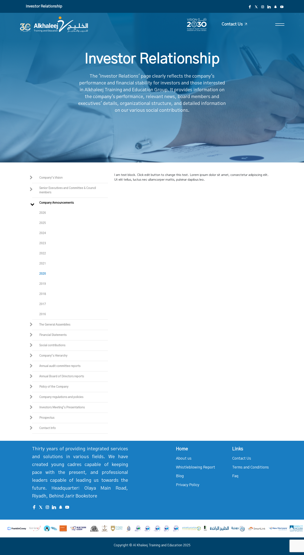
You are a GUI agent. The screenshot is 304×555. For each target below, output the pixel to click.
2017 (42, 304)
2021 (42, 263)
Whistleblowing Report (195, 467)
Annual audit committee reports (59, 366)
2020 (42, 273)
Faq (235, 476)
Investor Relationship (44, 6)
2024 (42, 233)
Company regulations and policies (61, 397)
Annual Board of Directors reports (61, 376)
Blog (180, 476)
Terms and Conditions (250, 467)
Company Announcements (56, 202)
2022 (42, 253)
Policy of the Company (53, 386)
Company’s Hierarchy (53, 355)
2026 (42, 212)
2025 (42, 223)
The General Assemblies (54, 324)
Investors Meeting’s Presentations (62, 407)
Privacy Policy (187, 485)
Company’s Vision (51, 177)
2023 (42, 243)
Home (182, 449)
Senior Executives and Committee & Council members (67, 190)
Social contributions (52, 345)
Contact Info (47, 428)
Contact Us (241, 458)
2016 (42, 314)
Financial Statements (53, 335)
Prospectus (46, 417)
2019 (42, 283)
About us (183, 458)
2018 (42, 294)
